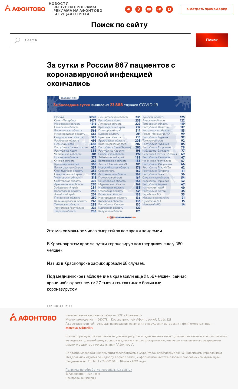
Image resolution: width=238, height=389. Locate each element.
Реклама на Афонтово (77, 11)
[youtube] (148, 9)
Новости (59, 4)
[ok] (138, 9)
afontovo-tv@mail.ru (79, 328)
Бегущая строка (71, 14)
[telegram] (159, 9)
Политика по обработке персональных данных (99, 369)
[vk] (128, 9)
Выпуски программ (74, 7)
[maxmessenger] (169, 9)
